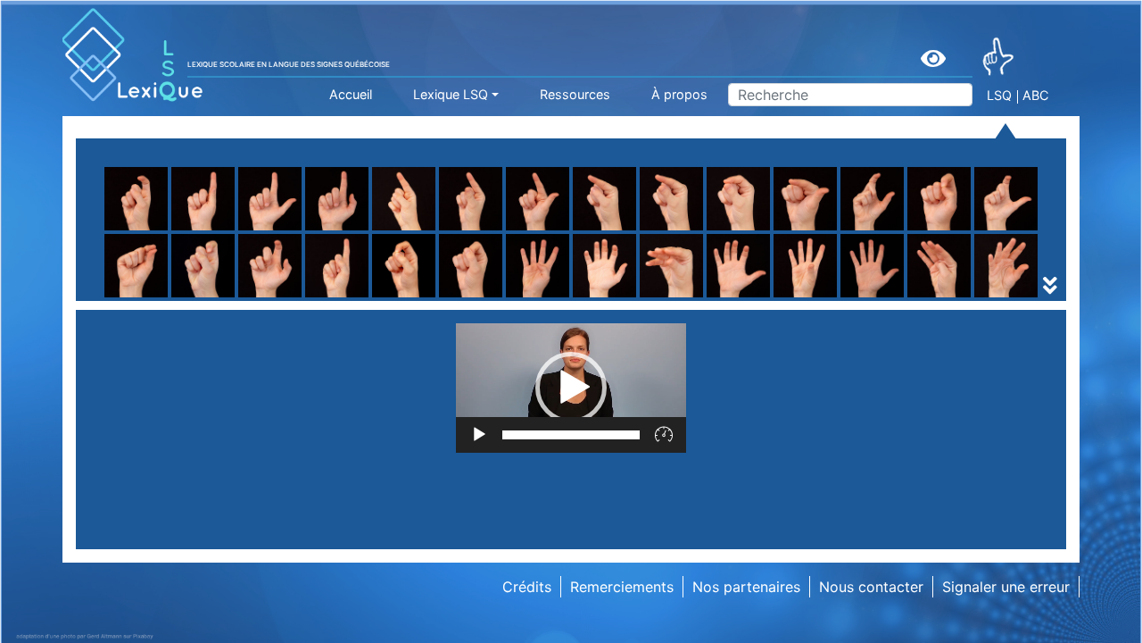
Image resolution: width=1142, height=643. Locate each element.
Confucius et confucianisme (205, 297)
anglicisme (378, 297)
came (822, 297)
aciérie (826, 297)
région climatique (170, 297)
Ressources (575, 94)
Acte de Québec (397, 297)
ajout (590, 297)
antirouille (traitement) (648, 297)
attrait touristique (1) (642, 297)
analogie (601, 297)
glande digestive (628, 297)
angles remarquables (413, 297)
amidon (136, 297)
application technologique (892, 297)
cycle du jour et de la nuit (659, 297)
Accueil (350, 94)
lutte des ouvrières (867, 297)
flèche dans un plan (638, 276)
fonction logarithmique (188, 297)
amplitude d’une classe (419, 297)
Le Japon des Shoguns (419, 297)
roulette (369, 254)
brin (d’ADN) (153, 297)
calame (597, 297)
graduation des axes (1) (422, 297)
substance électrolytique (426, 297)
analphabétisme (857, 297)
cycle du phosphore (871, 297)
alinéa (823, 297)
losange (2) (611, 297)
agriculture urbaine (636, 276)
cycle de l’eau (157, 297)
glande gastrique (860, 297)
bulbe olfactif (388, 297)
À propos (679, 94)
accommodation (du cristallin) (213, 297)
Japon (825, 297)
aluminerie (146, 297)
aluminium (145, 297)
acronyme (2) (157, 297)
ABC (1035, 95)
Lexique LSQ (450, 94)
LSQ (999, 95)
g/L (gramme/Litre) (407, 297)
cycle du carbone (401, 297)
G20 (126, 297)
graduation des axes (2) (653, 297)
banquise (834, 297)
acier (589, 297)
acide (361, 297)
